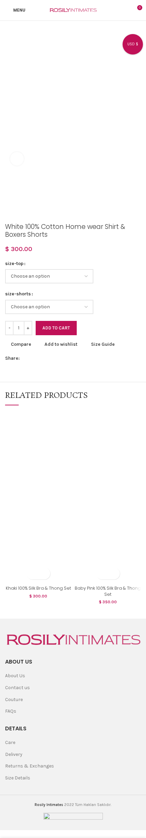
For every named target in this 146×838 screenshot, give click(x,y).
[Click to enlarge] (17, 159)
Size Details (17, 778)
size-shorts (18, 294)
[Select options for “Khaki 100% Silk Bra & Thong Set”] (32, 573)
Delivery (13, 754)
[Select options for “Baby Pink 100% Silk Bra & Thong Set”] (102, 573)
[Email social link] (41, 358)
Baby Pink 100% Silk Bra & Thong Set (108, 591)
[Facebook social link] (25, 358)
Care (10, 742)
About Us (15, 676)
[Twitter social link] (33, 358)
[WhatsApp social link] (64, 358)
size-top (14, 263)
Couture (14, 699)
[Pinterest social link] (49, 358)
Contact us (17, 687)
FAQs (10, 711)
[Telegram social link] (72, 358)
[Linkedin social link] (56, 358)
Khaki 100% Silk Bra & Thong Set (38, 588)
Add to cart (56, 327)
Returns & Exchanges (29, 766)
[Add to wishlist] (44, 573)
